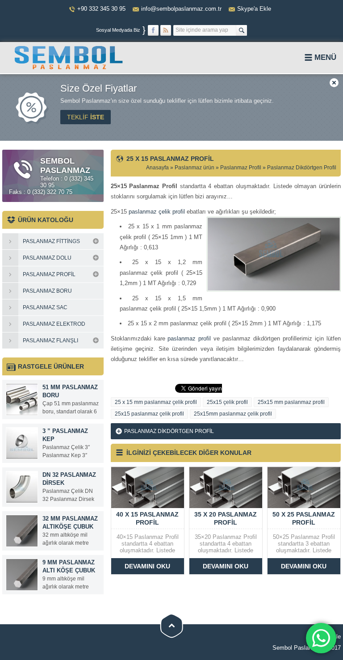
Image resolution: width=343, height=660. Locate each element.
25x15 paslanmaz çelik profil (149, 414)
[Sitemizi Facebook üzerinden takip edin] (153, 30)
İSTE (85, 117)
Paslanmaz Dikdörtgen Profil (301, 167)
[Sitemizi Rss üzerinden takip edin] (165, 30)
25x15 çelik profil (227, 402)
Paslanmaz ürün (194, 167)
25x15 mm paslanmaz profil (291, 402)
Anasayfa (157, 167)
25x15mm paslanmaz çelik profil (233, 414)
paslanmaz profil (189, 338)
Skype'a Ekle (254, 8)
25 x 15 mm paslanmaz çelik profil (156, 402)
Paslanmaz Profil (240, 167)
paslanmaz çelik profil (157, 211)
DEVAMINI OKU (147, 566)
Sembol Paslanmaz (297, 647)
